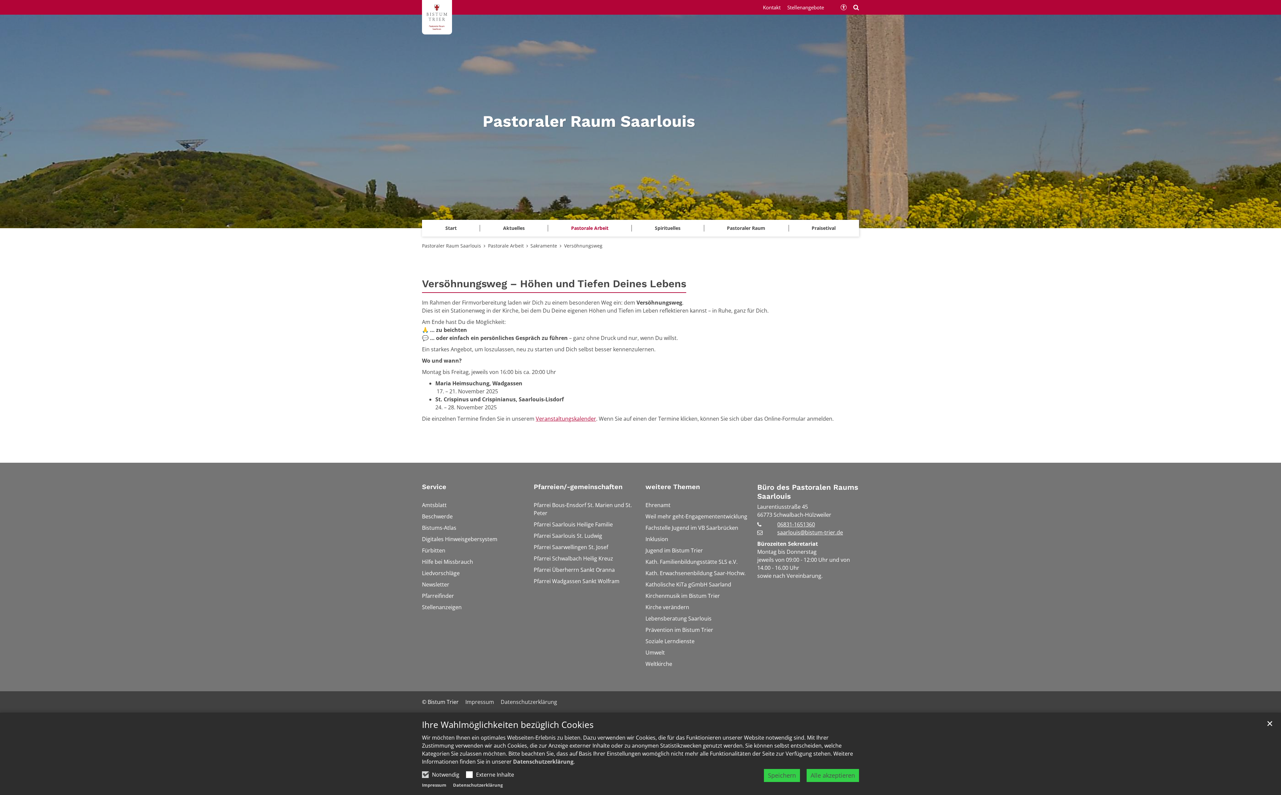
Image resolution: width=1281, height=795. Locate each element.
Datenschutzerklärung (543, 761)
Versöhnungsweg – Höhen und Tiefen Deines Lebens (554, 284)
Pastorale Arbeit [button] (589, 228)
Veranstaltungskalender (566, 418)
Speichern (782, 775)
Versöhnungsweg (583, 246)
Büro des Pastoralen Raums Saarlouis (807, 492)
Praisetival (824, 228)
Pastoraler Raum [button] (746, 228)
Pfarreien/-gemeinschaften (578, 487)
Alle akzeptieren (833, 775)
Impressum (434, 785)
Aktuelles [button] (514, 228)
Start (451, 228)
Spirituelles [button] (668, 228)
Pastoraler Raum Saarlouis (451, 246)
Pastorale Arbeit (506, 246)
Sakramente (543, 246)
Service (434, 487)
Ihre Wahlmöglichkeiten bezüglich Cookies (507, 724)
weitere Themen (673, 487)
